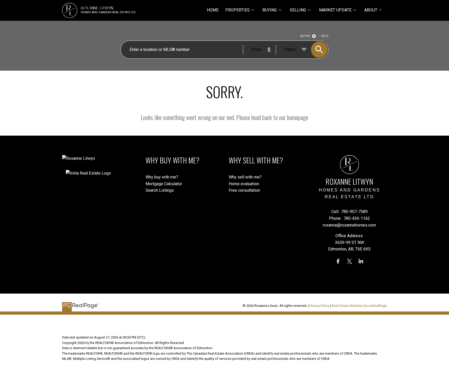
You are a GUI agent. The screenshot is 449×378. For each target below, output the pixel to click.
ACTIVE (305, 36)
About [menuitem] (370, 10)
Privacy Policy (319, 306)
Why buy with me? (162, 177)
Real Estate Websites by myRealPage (359, 306)
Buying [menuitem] (269, 10)
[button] (338, 261)
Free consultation (244, 190)
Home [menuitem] (213, 10)
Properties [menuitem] (237, 10)
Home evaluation (244, 183)
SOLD (324, 36)
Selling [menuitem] (298, 10)
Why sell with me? (245, 177)
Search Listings (160, 190)
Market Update (335, 10)
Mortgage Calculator (164, 183)
